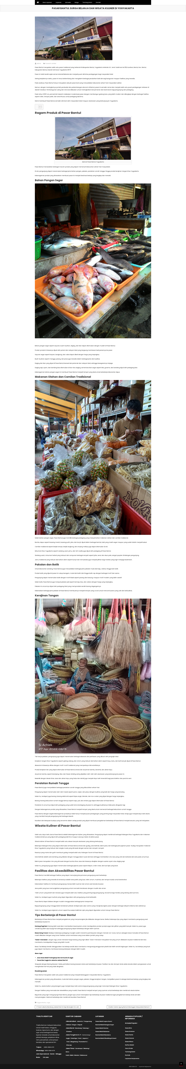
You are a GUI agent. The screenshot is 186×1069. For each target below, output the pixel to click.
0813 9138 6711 (133, 1066)
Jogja (48, 1002)
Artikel (54, 63)
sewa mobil (75, 910)
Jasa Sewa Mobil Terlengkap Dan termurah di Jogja (55, 958)
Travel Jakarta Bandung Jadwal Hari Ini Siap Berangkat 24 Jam (58, 1007)
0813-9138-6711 (49, 1047)
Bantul (44, 1002)
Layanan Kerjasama (145, 1066)
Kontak (98, 2)
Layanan (58, 2)
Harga (77, 2)
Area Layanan (47, 2)
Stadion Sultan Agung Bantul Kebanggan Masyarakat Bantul (128, 1007)
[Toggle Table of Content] (39, 106)
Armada (68, 2)
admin (39, 63)
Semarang (86, 1035)
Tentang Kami (87, 2)
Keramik (37, 778)
